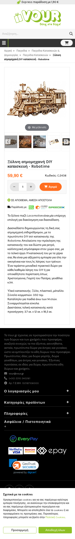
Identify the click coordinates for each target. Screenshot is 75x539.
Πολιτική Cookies (55, 517)
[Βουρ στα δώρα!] (37, 17)
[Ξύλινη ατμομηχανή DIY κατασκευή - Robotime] (11, 142)
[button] (71, 34)
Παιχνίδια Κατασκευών (35, 55)
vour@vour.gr (16, 373)
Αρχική (8, 50)
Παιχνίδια (21, 50)
